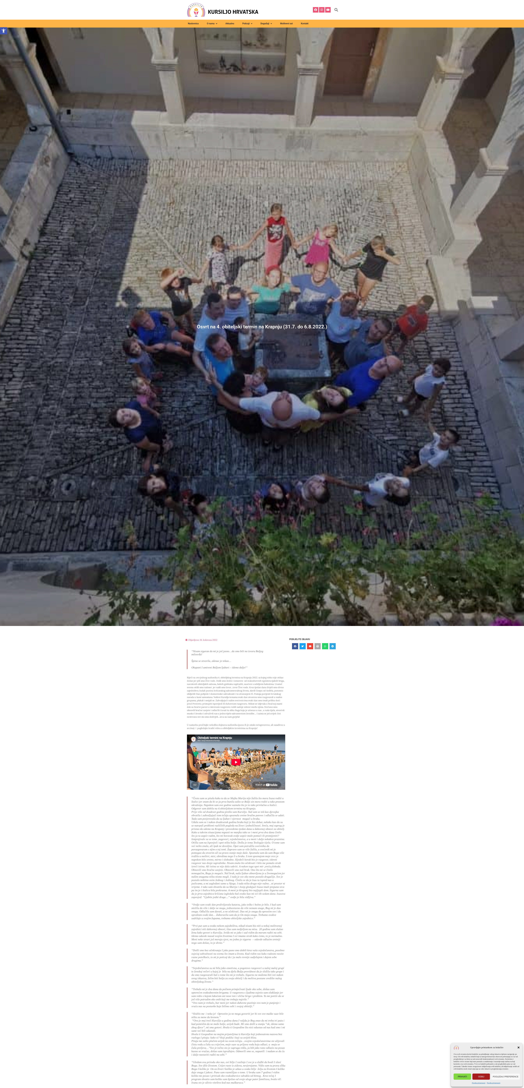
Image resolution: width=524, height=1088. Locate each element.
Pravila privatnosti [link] (478, 1083)
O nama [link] (211, 23)
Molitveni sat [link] (286, 23)
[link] (3, 30)
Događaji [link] (264, 23)
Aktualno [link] (229, 23)
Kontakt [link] (304, 23)
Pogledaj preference (505, 1076)
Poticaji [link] (246, 23)
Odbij (481, 1076)
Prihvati (462, 1076)
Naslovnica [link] (193, 23)
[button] (518, 1047)
